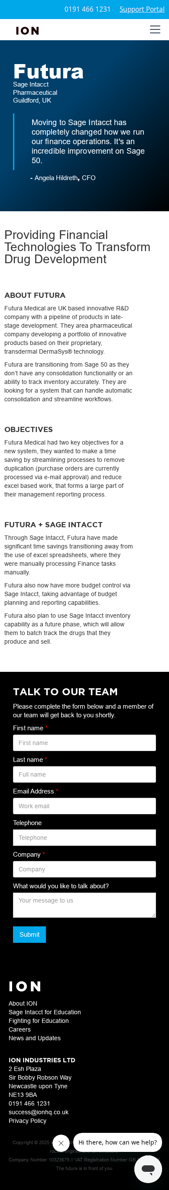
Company (29, 854)
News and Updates (35, 1038)
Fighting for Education (39, 1020)
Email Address (35, 791)
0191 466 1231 (88, 9)
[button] (153, 29)
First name (30, 728)
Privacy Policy (27, 1120)
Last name (30, 759)
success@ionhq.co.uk (38, 1112)
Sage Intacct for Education (45, 1012)
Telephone (27, 822)
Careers (20, 1029)
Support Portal (142, 9)
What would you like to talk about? (61, 886)
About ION (23, 1003)
